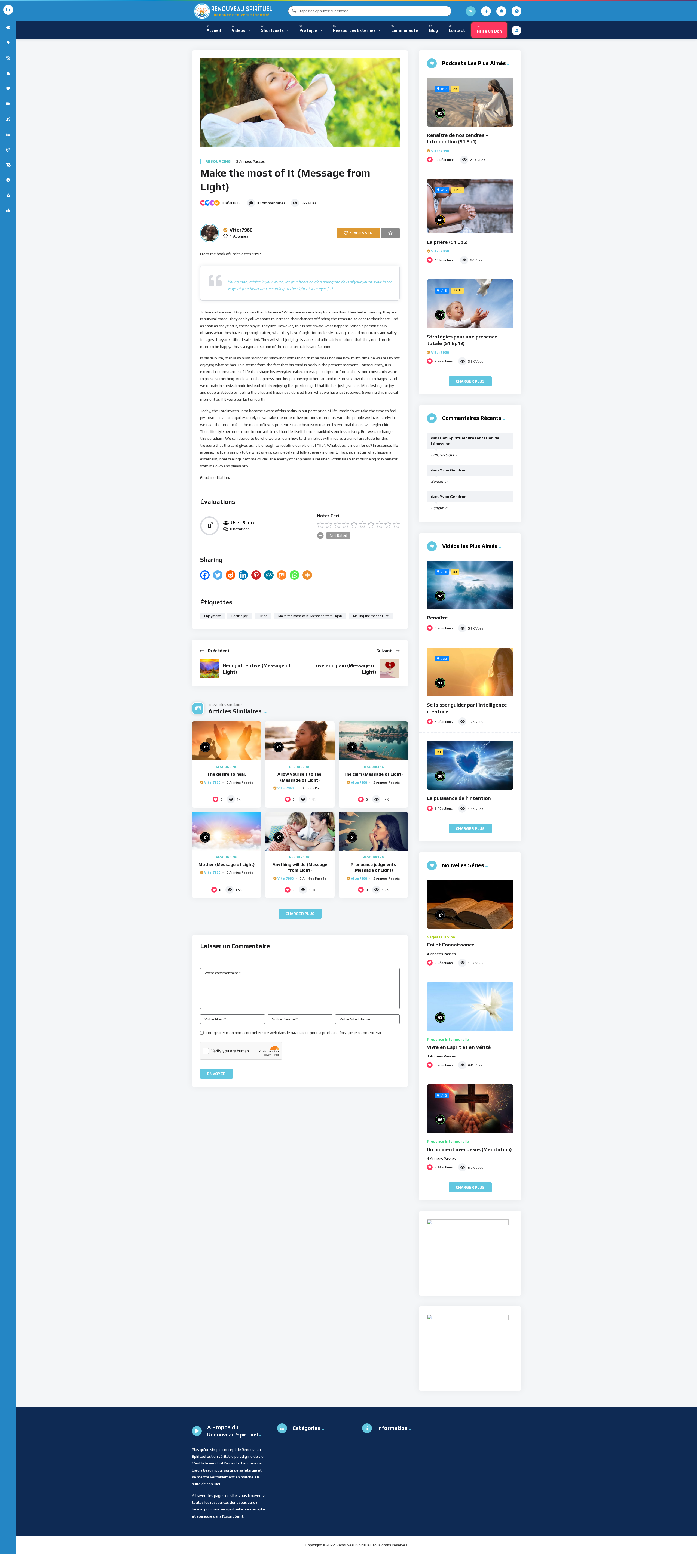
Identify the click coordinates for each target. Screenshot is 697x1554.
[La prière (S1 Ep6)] (470, 206)
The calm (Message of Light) (373, 774)
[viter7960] (209, 233)
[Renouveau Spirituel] (233, 11)
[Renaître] (470, 585)
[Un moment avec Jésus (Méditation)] (470, 1108)
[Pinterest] (256, 575)
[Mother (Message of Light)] (226, 831)
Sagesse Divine (441, 937)
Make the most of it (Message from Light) (310, 616)
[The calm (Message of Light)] (373, 740)
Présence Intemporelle (448, 1039)
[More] (307, 575)
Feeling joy (239, 616)
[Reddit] (230, 575)
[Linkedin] (243, 575)
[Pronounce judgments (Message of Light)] (373, 831)
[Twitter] (217, 575)
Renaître (437, 618)
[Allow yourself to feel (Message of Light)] (299, 740)
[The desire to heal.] (226, 740)
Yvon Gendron (453, 470)
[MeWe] (269, 575)
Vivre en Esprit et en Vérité (459, 1047)
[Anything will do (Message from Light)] (299, 831)
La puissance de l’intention (459, 798)
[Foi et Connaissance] (470, 904)
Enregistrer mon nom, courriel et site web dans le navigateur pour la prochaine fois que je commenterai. (294, 1033)
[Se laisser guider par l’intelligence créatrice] (470, 672)
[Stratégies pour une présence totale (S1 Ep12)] (470, 303)
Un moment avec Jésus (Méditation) (469, 1149)
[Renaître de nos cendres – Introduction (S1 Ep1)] (470, 102)
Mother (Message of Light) (226, 864)
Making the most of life (371, 616)
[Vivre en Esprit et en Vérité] (470, 1006)
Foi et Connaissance (451, 945)
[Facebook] (205, 575)
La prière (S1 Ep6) (447, 242)
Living (263, 616)
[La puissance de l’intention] (470, 765)
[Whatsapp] (294, 575)
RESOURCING (218, 161)
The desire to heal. (226, 774)
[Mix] (281, 575)
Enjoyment (212, 616)
